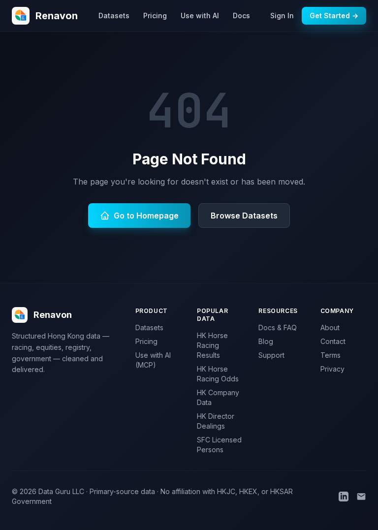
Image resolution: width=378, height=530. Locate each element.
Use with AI (200, 15)
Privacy (332, 369)
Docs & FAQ (277, 327)
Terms (330, 355)
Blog (265, 341)
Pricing (155, 15)
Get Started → (334, 15)
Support (271, 355)
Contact (333, 341)
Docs (241, 15)
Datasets (113, 15)
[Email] (361, 496)
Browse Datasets (244, 215)
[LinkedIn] (343, 496)
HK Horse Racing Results (212, 345)
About (330, 327)
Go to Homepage (146, 215)
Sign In (282, 15)
